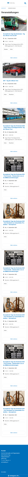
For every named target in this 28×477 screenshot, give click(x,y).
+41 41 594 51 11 (6, 460)
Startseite (3, 8)
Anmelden (3, 472)
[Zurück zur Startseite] (14, 3)
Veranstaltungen (12, 8)
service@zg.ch (4, 462)
